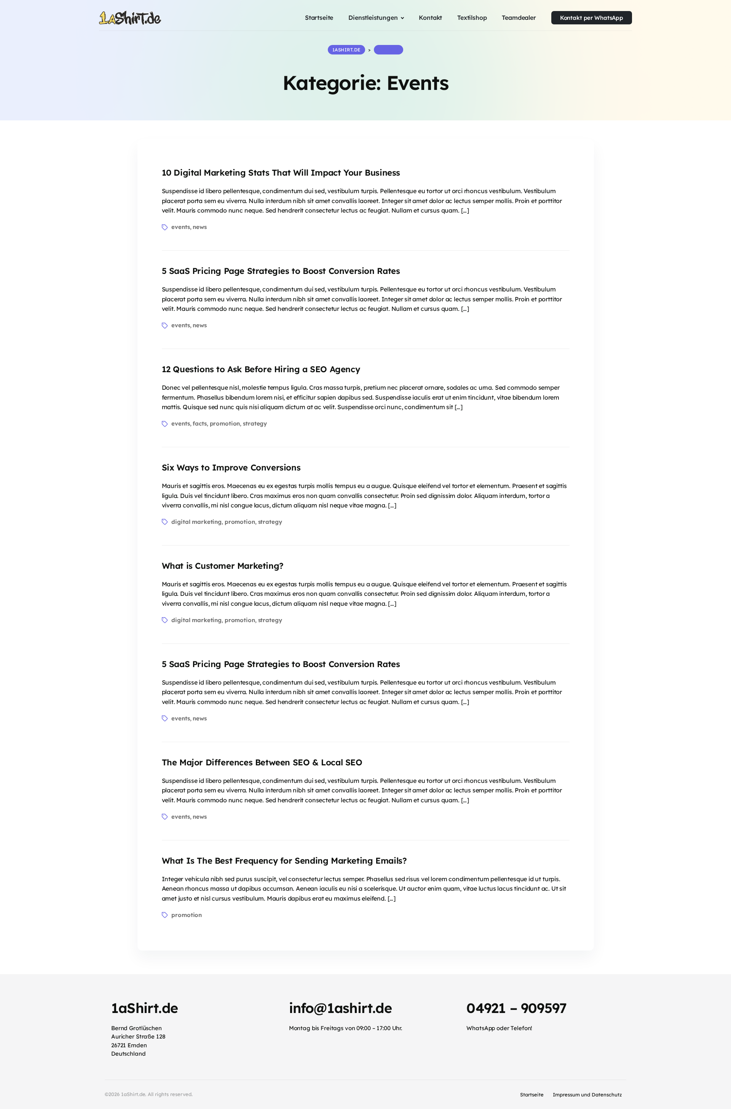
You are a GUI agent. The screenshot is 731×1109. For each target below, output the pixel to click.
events (180, 226)
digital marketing (196, 521)
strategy (255, 423)
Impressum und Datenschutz (587, 1094)
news (199, 226)
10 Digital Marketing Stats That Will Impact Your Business (281, 172)
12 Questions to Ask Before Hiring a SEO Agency (261, 369)
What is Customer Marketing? (223, 565)
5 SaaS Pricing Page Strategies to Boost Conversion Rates (281, 271)
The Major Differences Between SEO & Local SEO (262, 762)
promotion (225, 423)
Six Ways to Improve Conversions (231, 467)
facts (199, 423)
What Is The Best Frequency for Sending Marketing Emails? (284, 860)
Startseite (532, 1094)
